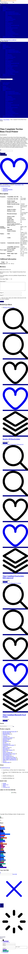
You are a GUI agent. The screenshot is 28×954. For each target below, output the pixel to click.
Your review (3, 281)
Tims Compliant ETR (10, 11)
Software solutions (7, 752)
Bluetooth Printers (9, 20)
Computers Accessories (10, 19)
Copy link (15, 874)
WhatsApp (6, 951)
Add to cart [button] (5, 443)
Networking (5, 748)
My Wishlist (5, 84)
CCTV (6, 21)
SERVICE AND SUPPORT (9, 36)
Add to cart (3, 153)
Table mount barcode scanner (9, 753)
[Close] (0, 825)
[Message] (21, 948)
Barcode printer (6, 732)
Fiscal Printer (8, 24)
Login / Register (6, 82)
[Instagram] (3, 952)
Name (1, 292)
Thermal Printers (9, 29)
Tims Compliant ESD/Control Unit (12, 14)
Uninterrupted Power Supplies (11, 33)
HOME (4, 6)
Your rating (3, 279)
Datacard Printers (9, 22)
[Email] (9, 948)
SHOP (4, 10)
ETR (6, 15)
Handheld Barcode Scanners (11, 27)
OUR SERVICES (7, 9)
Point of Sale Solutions (8, 750)
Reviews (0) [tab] (5, 190)
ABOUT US (5, 8)
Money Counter (8, 30)
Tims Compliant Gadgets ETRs (9, 758)
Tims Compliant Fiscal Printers (12, 13)
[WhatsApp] (3, 951)
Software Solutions (9, 31)
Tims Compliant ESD (7, 756)
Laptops (4, 746)
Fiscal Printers (6, 119)
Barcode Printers (9, 17)
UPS (4, 761)
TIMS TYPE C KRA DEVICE (9, 759)
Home (1, 119)
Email (1, 295)
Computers (5, 736)
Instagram (6, 952)
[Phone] (9, 945)
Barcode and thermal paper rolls (12, 25)
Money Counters (6, 747)
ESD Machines (6, 741)
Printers (4, 751)
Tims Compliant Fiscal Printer (9, 757)
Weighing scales (6, 762)
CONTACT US (6, 37)
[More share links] (0, 819)
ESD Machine (8, 16)
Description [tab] (5, 188)
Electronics (5, 740)
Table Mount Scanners (10, 32)
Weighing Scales (9, 35)
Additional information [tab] (8, 189)
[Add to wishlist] (14, 183)
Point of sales (8, 26)
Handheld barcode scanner (8, 745)
